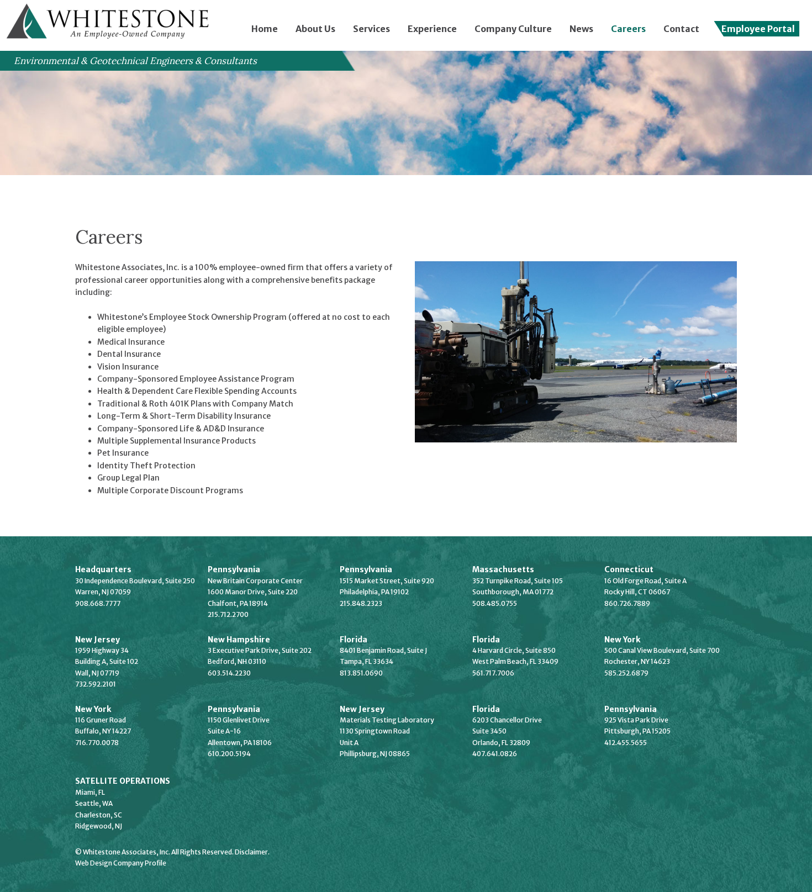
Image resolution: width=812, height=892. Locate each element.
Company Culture (513, 28)
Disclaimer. (252, 852)
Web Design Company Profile (120, 863)
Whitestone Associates (110, 23)
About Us (315, 28)
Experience (432, 28)
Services (371, 28)
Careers (628, 28)
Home (264, 28)
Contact (681, 28)
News (581, 28)
